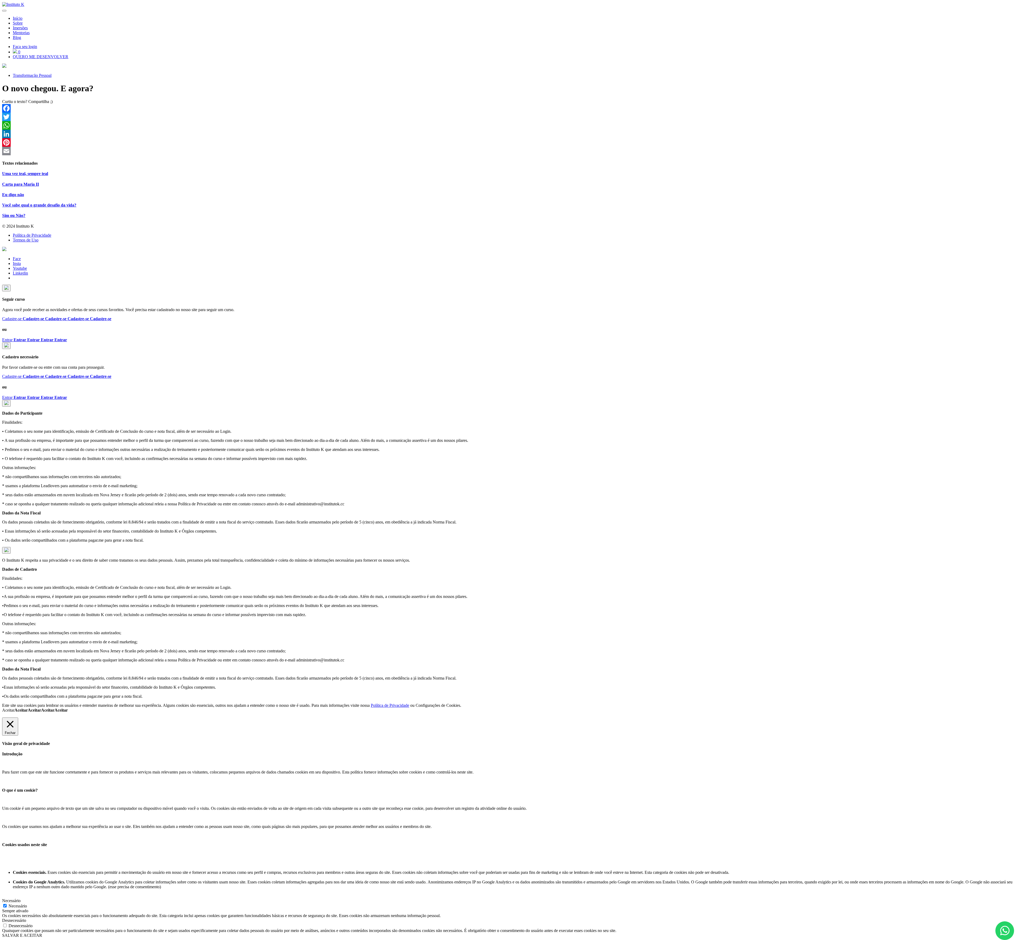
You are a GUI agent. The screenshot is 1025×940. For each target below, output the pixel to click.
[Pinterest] (512, 142)
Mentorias (21, 32)
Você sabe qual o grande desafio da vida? (39, 205)
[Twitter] (512, 117)
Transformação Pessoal (32, 75)
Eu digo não (13, 194)
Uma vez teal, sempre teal (25, 173)
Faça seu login (25, 46)
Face (17, 258)
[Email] (512, 151)
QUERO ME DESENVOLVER (40, 56)
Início (17, 18)
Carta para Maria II (20, 184)
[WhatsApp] (512, 125)
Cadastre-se (56, 318)
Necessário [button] (11, 900)
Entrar (34, 340)
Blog (17, 37)
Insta (17, 263)
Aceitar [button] (35, 710)
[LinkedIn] (512, 134)
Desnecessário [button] (14, 920)
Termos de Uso (25, 240)
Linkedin (20, 273)
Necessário (18, 906)
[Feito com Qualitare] (512, 249)
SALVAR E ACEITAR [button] (22, 935)
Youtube (20, 268)
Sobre (18, 23)
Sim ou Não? (13, 215)
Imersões (20, 28)
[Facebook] (512, 108)
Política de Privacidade (32, 235)
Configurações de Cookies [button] (438, 705)
